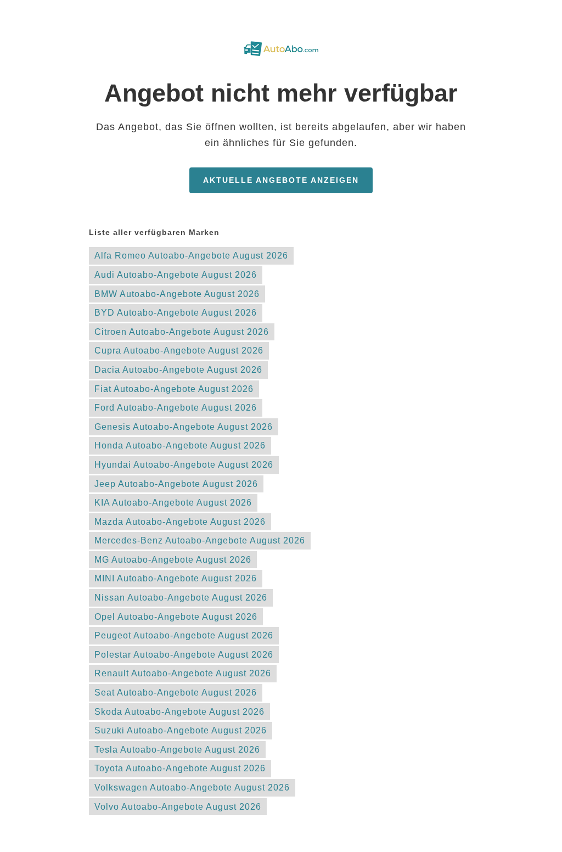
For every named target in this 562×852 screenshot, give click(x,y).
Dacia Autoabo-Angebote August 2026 (178, 369)
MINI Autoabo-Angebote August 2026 (175, 578)
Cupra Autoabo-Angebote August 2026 (178, 350)
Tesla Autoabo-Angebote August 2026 (177, 749)
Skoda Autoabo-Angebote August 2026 (179, 711)
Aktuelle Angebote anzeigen (281, 180)
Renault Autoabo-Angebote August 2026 (182, 673)
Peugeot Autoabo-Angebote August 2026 (183, 635)
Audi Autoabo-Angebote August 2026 (175, 274)
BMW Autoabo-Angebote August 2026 (177, 294)
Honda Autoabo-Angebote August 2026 (180, 445)
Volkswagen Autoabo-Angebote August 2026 (192, 787)
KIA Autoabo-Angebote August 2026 (173, 502)
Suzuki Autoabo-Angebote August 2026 (180, 730)
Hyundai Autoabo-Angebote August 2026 (183, 464)
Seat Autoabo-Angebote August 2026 (175, 692)
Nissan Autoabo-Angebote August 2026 (180, 597)
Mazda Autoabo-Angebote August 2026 (180, 521)
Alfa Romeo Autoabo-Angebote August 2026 (191, 255)
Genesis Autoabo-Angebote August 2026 (183, 426)
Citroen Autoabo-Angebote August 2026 (181, 332)
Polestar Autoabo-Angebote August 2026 (183, 654)
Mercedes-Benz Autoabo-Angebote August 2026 (199, 540)
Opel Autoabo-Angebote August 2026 (175, 616)
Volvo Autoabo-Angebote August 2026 (177, 806)
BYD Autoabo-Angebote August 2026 (175, 312)
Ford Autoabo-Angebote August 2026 (175, 407)
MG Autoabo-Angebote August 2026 (172, 559)
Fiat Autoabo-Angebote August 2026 (174, 389)
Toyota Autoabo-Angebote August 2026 (180, 768)
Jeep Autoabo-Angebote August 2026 (176, 484)
